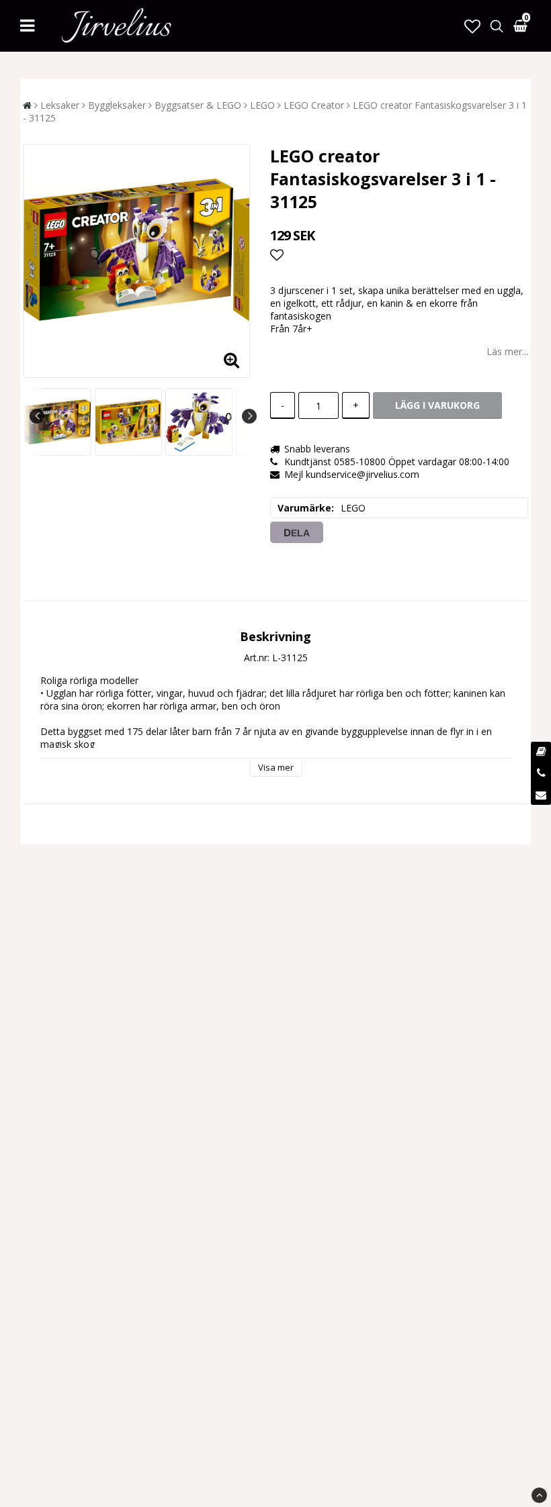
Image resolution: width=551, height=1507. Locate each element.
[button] (472, 26)
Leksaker (59, 105)
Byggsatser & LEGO (198, 105)
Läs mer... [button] (507, 351)
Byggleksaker (117, 105)
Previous (37, 416)
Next (249, 416)
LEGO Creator (314, 105)
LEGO (262, 105)
